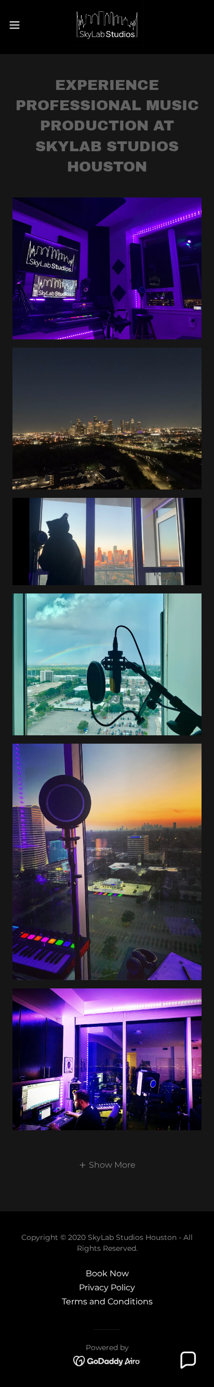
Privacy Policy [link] (107, 1287)
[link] (107, 25)
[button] (19, 25)
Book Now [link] (107, 1273)
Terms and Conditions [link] (107, 1301)
